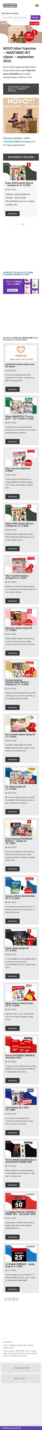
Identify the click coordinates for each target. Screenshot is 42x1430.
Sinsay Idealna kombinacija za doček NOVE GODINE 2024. (20, 1161)
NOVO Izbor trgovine (19, 1356)
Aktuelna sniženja (16, 1345)
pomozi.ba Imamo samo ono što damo (19, 365)
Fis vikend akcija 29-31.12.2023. (15, 787)
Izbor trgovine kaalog (17, 1353)
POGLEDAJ (12, 214)
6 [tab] (25, 224)
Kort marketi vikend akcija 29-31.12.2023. (20, 735)
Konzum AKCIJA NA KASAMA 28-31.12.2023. (20, 897)
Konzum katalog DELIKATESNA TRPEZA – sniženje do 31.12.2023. (17, 682)
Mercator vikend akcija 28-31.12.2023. (18, 629)
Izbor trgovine (28, 1345)
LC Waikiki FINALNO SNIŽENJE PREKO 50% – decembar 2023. (20, 1213)
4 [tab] (21, 224)
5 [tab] (23, 224)
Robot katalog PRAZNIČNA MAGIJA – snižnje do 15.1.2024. (18, 841)
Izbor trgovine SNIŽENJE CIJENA (17, 469)
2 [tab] (16, 224)
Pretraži (35, 17)
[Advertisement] (21, 248)
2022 (7, 1345)
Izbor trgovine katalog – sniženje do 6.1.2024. (17, 184)
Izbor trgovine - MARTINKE (14, 1351)
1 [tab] (14, 224)
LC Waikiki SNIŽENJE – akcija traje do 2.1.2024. (20, 1265)
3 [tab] (19, 224)
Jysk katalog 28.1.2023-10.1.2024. (17, 1108)
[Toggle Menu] (37, 5)
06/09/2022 (8, 1342)
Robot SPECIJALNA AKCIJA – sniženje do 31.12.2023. (20, 524)
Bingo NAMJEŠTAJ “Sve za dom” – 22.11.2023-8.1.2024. (19, 417)
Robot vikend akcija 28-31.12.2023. (17, 949)
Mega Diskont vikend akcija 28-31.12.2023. (19, 1004)
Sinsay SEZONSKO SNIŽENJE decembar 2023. (20, 1056)
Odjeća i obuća (8, 1348)
